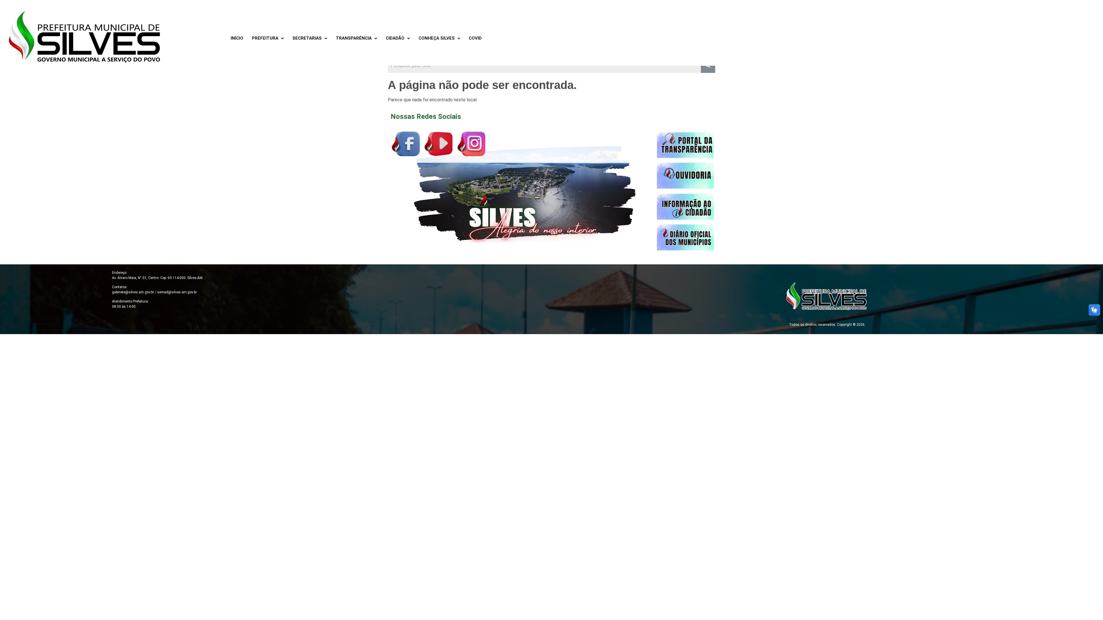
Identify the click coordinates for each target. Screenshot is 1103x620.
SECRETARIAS (307, 38)
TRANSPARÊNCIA (354, 38)
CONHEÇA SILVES (437, 38)
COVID (475, 38)
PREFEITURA (265, 38)
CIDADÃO (395, 38)
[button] (268, 38)
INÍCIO (237, 38)
